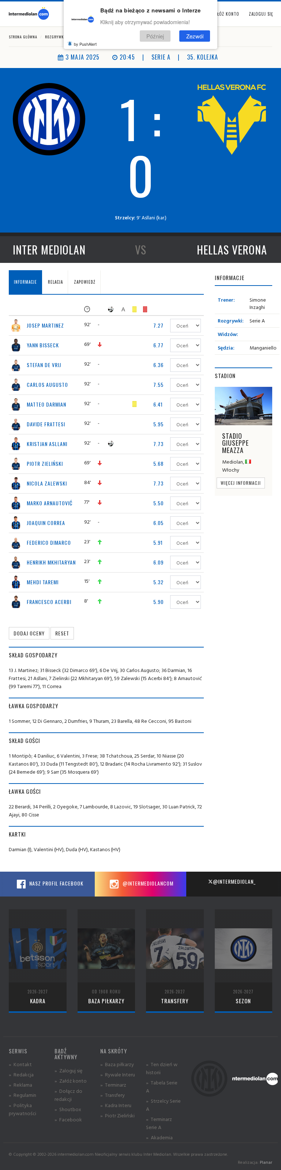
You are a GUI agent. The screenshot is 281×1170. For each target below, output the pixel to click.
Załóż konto (226, 14)
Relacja (55, 282)
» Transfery (112, 1095)
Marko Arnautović (49, 503)
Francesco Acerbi (49, 601)
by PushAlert (85, 44)
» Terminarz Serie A (159, 1123)
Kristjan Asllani (47, 444)
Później (155, 36)
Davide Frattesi (46, 424)
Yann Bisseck (43, 345)
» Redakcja (21, 1074)
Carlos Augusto (47, 384)
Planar (266, 1162)
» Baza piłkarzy (117, 1064)
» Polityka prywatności (22, 1109)
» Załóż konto (71, 1080)
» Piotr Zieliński (117, 1115)
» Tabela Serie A (161, 1086)
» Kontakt (20, 1064)
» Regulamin (22, 1095)
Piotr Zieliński (45, 463)
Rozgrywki (55, 36)
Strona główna (23, 36)
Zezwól (194, 36)
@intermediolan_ (234, 881)
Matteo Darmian (46, 404)
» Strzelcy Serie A (163, 1105)
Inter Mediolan (49, 249)
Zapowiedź (84, 282)
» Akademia (159, 1137)
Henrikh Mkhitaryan (51, 562)
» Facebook (68, 1119)
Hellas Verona (232, 249)
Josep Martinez (45, 325)
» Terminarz (113, 1084)
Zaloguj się (261, 14)
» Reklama (20, 1084)
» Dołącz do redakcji (68, 1095)
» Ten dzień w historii (161, 1068)
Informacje (25, 282)
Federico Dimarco (49, 542)
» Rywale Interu (117, 1074)
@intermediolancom (147, 883)
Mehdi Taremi (43, 582)
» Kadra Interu (115, 1105)
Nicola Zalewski (47, 483)
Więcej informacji (241, 483)
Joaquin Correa (46, 522)
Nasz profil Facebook (55, 883)
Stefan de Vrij (44, 365)
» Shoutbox (68, 1109)
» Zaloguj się (68, 1070)
